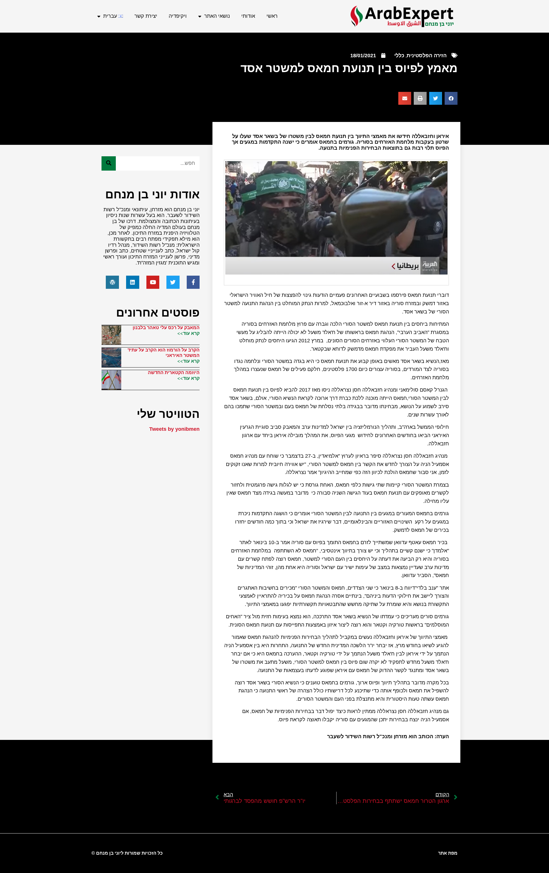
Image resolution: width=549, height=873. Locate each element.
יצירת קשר (145, 16)
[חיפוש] (109, 163)
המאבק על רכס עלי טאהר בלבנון (166, 327)
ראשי (272, 16)
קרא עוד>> (188, 333)
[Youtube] (153, 282)
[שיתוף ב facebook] (451, 98)
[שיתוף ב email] (404, 98)
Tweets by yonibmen (174, 429)
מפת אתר (448, 853)
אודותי (248, 16)
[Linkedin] (132, 282)
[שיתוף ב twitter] (435, 98)
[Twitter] (173, 282)
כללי (399, 55)
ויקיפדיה (178, 16)
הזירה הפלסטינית (427, 55)
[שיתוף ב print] (420, 98)
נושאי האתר (217, 16)
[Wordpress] (112, 282)
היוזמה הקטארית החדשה (174, 372)
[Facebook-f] (193, 282)
